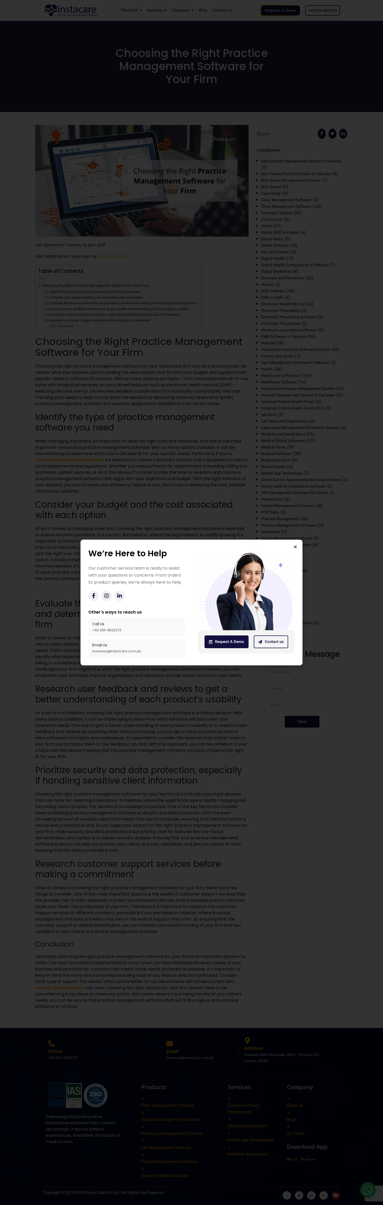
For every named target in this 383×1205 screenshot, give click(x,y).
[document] (191, 602)
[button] (295, 547)
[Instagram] (106, 596)
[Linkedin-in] (119, 596)
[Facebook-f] (93, 596)
